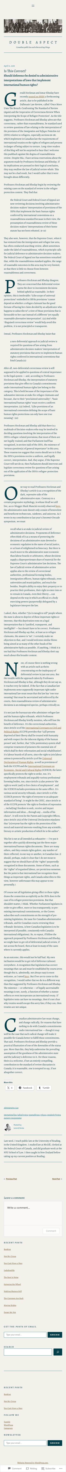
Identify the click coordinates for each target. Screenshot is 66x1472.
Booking (7, 1249)
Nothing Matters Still (13, 1291)
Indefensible (9, 1270)
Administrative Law (11, 1107)
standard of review (54, 1114)
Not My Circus (10, 1256)
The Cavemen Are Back (13, 1298)
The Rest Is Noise (11, 1277)
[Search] (58, 1352)
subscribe (55, 1335)
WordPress (8, 1425)
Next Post (56, 1179)
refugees (43, 1114)
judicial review (22, 1114)
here (58, 506)
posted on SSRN (37, 96)
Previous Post (11, 1179)
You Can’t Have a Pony (13, 1263)
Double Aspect (34, 42)
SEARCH (9, 1346)
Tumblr (7, 1421)
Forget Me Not (10, 1312)
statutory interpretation (12, 1118)
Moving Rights (10, 1305)
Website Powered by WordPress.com (32, 1462)
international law (10, 1114)
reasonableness (34, 1114)
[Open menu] (33, 6)
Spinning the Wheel (12, 1284)
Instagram (8, 1428)
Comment (51, 1230)
